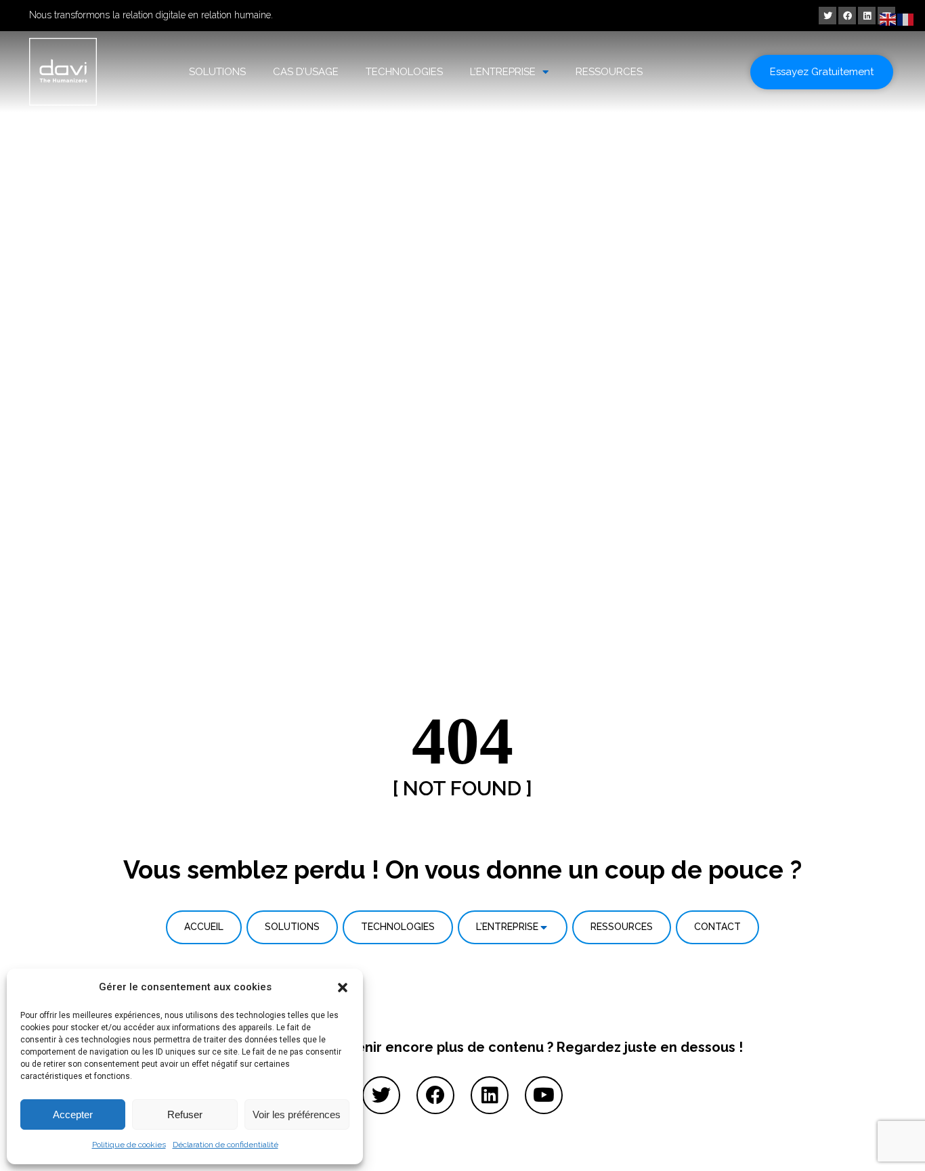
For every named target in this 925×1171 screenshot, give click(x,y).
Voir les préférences (297, 1114)
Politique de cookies (129, 1144)
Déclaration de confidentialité (225, 1144)
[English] (888, 18)
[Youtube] (544, 1095)
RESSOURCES (609, 72)
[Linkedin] (867, 15)
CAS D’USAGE (306, 72)
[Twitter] (827, 15)
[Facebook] (847, 15)
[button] (342, 987)
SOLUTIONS (217, 72)
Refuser (184, 1114)
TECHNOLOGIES (404, 72)
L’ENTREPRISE (503, 72)
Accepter (73, 1114)
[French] (906, 18)
